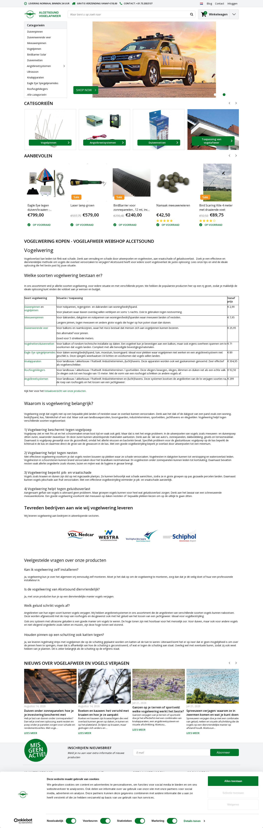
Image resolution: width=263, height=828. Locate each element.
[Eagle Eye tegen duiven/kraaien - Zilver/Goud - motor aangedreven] (45, 182)
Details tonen (192, 820)
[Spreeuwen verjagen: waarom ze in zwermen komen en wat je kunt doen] (212, 686)
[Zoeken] (191, 14)
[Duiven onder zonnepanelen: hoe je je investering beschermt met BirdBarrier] (50, 702)
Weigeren (233, 804)
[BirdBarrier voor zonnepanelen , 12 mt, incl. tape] (131, 182)
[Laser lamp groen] (87, 182)
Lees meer (30, 733)
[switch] (105, 821)
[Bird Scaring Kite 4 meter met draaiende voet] (217, 182)
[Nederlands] (201, 3)
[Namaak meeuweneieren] (173, 182)
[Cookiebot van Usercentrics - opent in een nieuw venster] (23, 821)
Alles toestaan (233, 781)
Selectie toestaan (233, 792)
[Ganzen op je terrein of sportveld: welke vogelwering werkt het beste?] (158, 684)
